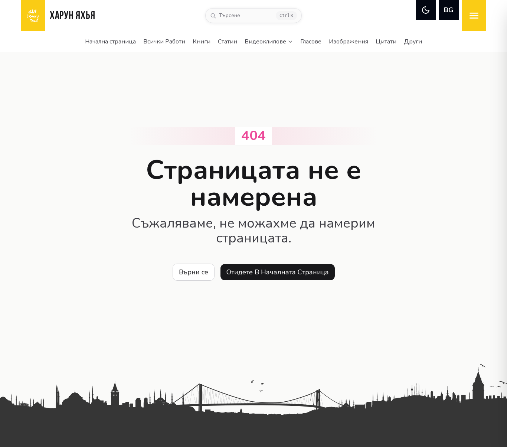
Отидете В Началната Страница (277, 272)
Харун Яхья (72, 16)
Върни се (193, 272)
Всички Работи (164, 41)
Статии (227, 41)
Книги (201, 41)
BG (449, 10)
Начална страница (110, 41)
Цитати (386, 41)
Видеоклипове (265, 41)
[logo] (33, 15)
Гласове (310, 41)
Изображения (348, 41)
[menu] (474, 15)
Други (413, 41)
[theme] (426, 10)
